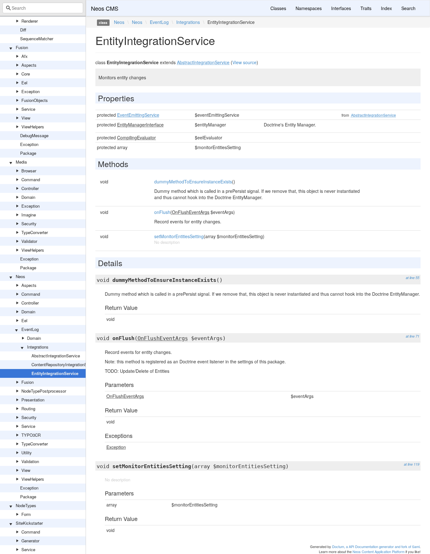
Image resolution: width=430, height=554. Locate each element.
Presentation (32, 400)
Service (28, 109)
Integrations (37, 347)
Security (29, 224)
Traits (365, 8)
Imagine (28, 215)
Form (26, 514)
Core (25, 74)
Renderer (29, 21)
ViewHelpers (32, 127)
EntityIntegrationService (54, 373)
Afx (24, 56)
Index (386, 8)
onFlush (162, 212)
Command (30, 179)
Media (21, 162)
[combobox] (43, 8)
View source (244, 62)
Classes (278, 8)
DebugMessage (34, 135)
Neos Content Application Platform (379, 551)
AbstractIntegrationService (55, 356)
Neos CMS (104, 8)
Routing (28, 408)
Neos (20, 276)
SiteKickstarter (29, 523)
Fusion (22, 47)
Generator (30, 541)
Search (408, 8)
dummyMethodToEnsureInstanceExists (193, 181)
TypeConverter (34, 232)
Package (28, 153)
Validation (30, 461)
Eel (24, 83)
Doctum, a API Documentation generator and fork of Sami (376, 546)
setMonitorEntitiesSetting (179, 236)
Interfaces (341, 8)
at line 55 (412, 277)
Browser (28, 171)
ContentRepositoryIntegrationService (64, 364)
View (25, 118)
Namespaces (309, 8)
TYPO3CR (31, 435)
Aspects (29, 65)
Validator (29, 241)
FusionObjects (34, 100)
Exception (30, 91)
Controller (30, 188)
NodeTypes (26, 505)
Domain (28, 197)
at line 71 (412, 336)
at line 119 (411, 464)
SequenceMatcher (36, 39)
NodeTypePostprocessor (43, 391)
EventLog (30, 329)
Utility (26, 453)
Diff (23, 30)
